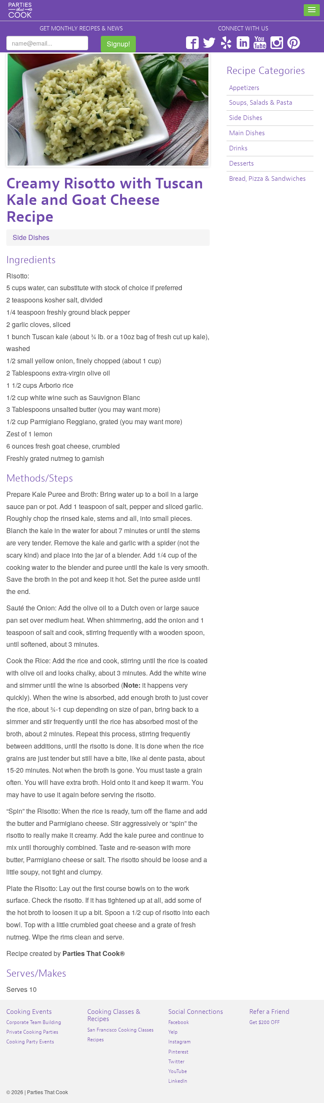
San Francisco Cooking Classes (120, 1030)
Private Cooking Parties (32, 1032)
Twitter (209, 42)
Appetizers (244, 88)
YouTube (260, 42)
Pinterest (293, 42)
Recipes (95, 1039)
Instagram (277, 42)
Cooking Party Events (30, 1041)
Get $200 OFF (264, 1022)
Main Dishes (247, 133)
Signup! (118, 44)
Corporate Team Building (33, 1022)
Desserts (241, 163)
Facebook (192, 42)
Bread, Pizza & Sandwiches (267, 178)
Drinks (238, 148)
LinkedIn (243, 42)
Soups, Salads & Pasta (260, 102)
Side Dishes (31, 237)
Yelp (226, 42)
